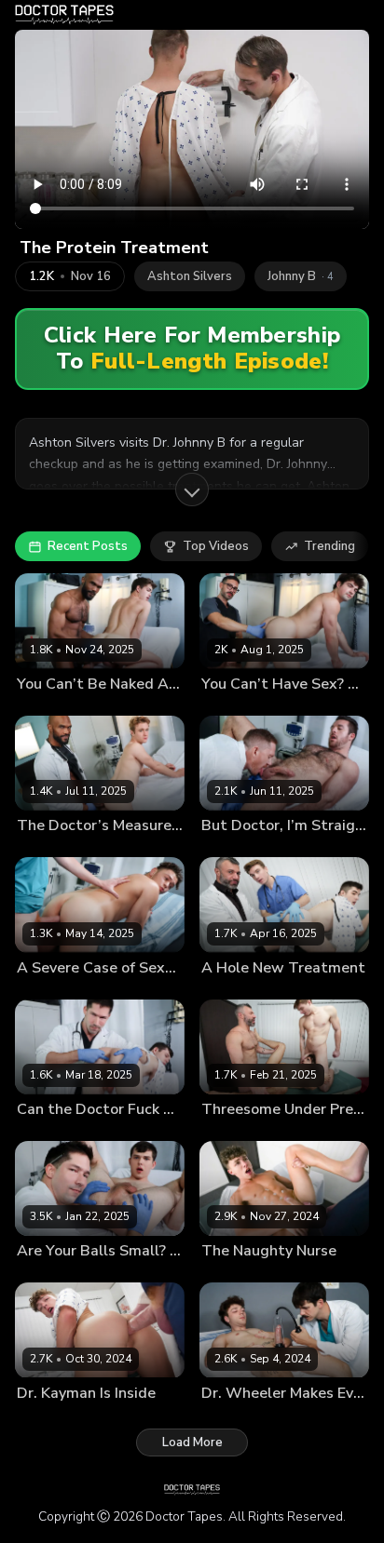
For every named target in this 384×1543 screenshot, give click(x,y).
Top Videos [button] (216, 546)
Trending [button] (329, 546)
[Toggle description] (192, 489)
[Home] (64, 15)
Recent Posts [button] (88, 546)
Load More (192, 1442)
